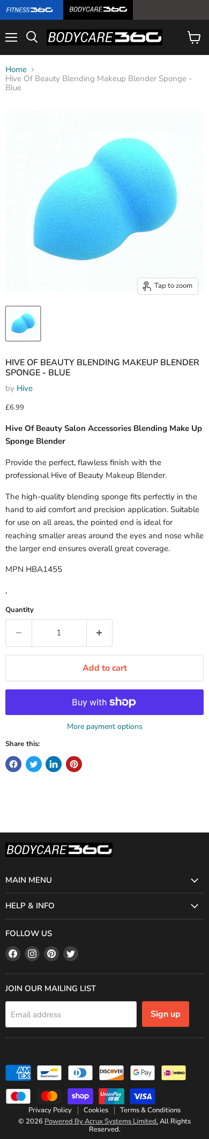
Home (16, 69)
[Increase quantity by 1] (100, 632)
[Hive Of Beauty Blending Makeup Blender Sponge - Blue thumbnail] (23, 324)
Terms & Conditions (150, 1110)
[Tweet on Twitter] (34, 764)
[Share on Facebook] (13, 764)
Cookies (96, 1110)
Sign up (166, 1014)
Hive (25, 388)
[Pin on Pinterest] (74, 764)
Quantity (19, 610)
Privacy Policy (50, 1110)
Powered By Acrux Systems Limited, (101, 1121)
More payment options (105, 726)
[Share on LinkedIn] (54, 764)
